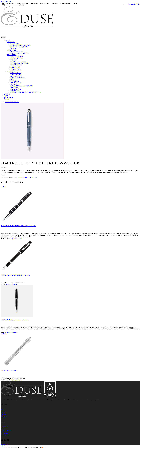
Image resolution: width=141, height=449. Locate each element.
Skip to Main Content (7, 1)
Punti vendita (25, 33)
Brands (18, 33)
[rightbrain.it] (43, 447)
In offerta (12, 33)
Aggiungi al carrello (16, 238)
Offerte (3, 409)
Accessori (3, 414)
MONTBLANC (18, 177)
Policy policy (4, 433)
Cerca (22, 4)
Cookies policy (5, 435)
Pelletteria (4, 412)
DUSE (2, 444)
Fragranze (3, 416)
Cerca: (2, 4)
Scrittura (3, 411)
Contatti (33, 33)
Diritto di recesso (5, 432)
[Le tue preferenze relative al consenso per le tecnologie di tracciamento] (2, 446)
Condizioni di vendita (6, 430)
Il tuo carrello (134, 4)
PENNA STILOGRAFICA (12, 102)
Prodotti (3, 33)
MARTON (7, 444)
